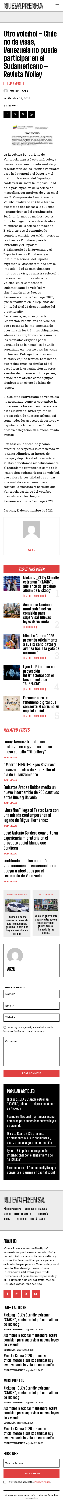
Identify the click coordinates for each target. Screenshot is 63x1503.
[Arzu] (7, 91)
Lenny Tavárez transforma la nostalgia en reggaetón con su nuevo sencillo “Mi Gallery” (28, 746)
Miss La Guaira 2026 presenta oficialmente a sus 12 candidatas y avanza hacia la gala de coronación (41, 644)
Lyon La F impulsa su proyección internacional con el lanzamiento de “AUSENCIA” (39, 675)
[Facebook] (7, 114)
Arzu (25, 90)
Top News (10, 757)
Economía (29, 627)
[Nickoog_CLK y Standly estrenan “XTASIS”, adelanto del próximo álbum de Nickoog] (12, 583)
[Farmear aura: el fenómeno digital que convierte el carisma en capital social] (12, 703)
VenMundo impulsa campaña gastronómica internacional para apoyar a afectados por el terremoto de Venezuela (30, 868)
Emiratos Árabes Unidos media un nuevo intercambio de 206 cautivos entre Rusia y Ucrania (31, 792)
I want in (29, 1473)
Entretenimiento (34, 596)
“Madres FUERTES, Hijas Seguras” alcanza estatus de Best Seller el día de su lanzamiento (30, 769)
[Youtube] (36, 1294)
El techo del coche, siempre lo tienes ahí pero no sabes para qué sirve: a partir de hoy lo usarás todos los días (16, 925)
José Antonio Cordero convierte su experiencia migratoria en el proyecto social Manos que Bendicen (31, 840)
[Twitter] (15, 114)
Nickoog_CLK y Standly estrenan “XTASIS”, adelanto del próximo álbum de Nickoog (41, 584)
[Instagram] (17, 1294)
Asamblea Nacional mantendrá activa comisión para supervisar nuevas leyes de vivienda (37, 613)
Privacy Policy (42, 1481)
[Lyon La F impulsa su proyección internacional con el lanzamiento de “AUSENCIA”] (12, 672)
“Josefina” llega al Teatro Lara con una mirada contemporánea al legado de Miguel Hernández (31, 815)
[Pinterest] (23, 114)
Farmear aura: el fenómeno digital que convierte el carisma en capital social (41, 704)
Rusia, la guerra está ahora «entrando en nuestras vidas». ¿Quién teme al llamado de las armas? (46, 924)
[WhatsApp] (31, 114)
